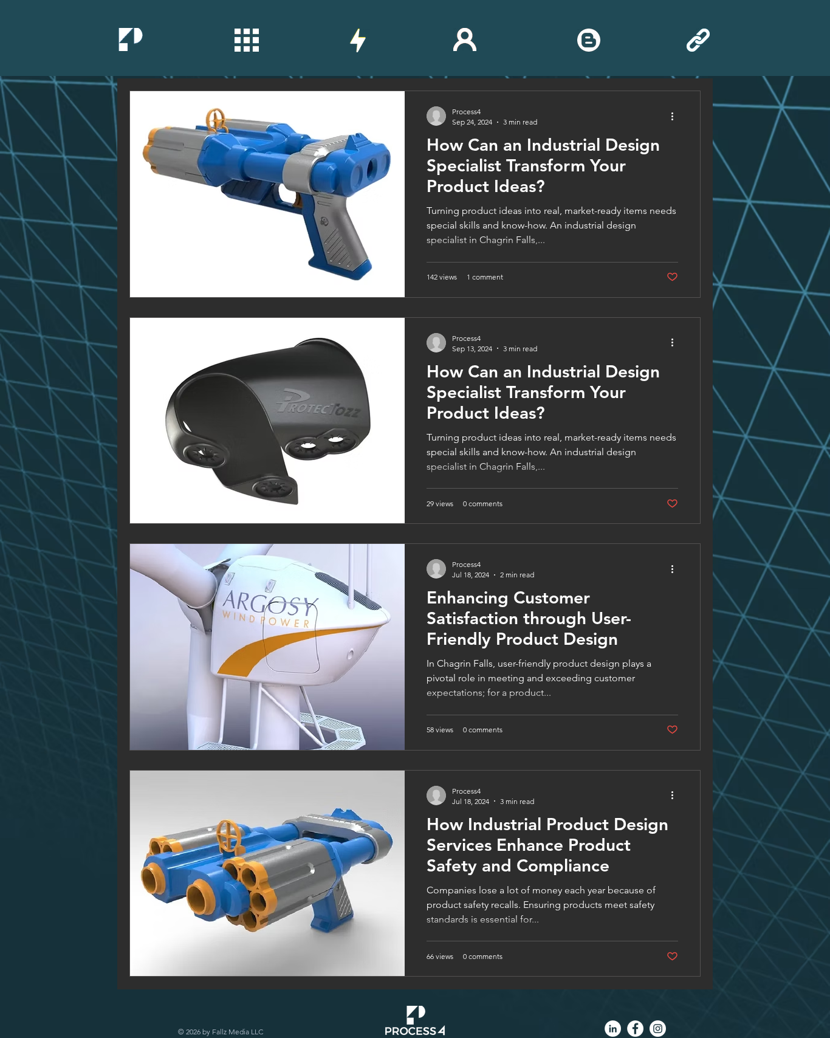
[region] (131, 39)
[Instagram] (658, 1028)
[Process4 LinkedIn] (613, 1028)
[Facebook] (635, 1028)
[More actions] (676, 116)
